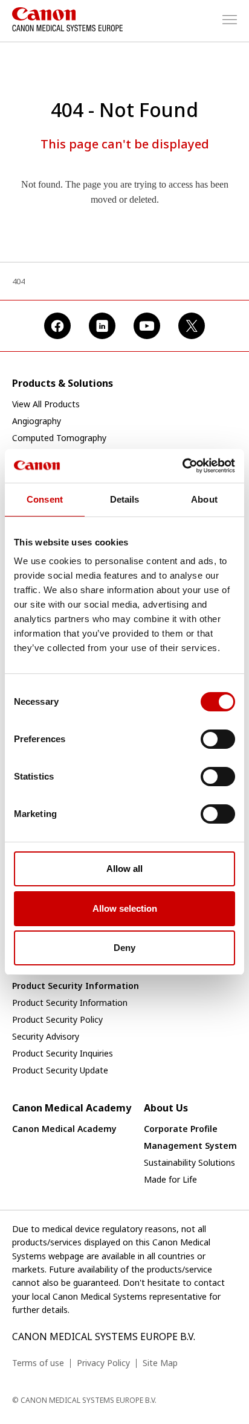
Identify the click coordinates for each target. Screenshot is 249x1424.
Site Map (160, 1362)
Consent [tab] (45, 499)
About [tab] (204, 499)
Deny (124, 947)
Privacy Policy (103, 1362)
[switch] (218, 739)
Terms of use (38, 1362)
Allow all (124, 868)
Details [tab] (125, 499)
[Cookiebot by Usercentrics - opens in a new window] (182, 466)
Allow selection (124, 908)
